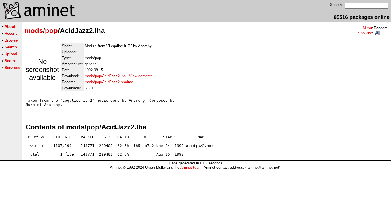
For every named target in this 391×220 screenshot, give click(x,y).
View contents (141, 76)
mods (34, 30)
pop (51, 30)
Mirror (367, 28)
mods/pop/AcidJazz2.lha (105, 76)
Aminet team (191, 167)
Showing (365, 33)
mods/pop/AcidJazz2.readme (109, 82)
